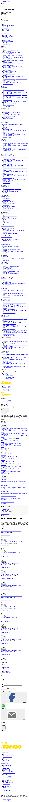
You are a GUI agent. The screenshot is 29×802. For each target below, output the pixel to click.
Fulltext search (4, 425)
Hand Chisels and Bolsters (9, 773)
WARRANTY (9, 378)
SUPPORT (5, 374)
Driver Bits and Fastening (9, 755)
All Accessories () (5, 448)
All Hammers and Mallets (6, 244)
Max (3, 686)
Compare (4, 539)
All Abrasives (4, 288)
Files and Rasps (6, 770)
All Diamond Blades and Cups (7, 278)
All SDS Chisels (4, 140)
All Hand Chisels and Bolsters (7, 226)
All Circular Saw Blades (6, 300)
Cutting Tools (6, 768)
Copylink (3, 722)
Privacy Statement (7, 799)
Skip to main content (5, 1)
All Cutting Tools (4, 256)
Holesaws (5, 758)
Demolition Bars (7, 769)
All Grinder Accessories (6, 110)
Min (3, 684)
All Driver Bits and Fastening (7, 155)
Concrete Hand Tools (8, 766)
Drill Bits (5, 754)
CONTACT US (9, 375)
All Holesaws (4, 87)
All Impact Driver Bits (5, 352)
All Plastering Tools (5, 196)
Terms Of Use (6, 800)
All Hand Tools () (5, 473)
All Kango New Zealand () (7, 502)
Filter (2, 528)
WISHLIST (6, 373)
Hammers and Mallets (8, 771)
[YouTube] (4, 750)
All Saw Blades (4, 122)
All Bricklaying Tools (5, 186)
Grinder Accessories (7, 757)
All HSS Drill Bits (5, 263)
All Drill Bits (3, 47)
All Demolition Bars (5, 213)
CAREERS (6, 781)
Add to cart (3, 540)
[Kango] (6, 384)
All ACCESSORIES (5, 22)
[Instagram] (3, 750)
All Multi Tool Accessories (6, 339)
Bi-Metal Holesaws (5, 532)
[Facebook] (1, 750)
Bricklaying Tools (7, 765)
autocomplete (4, 412)
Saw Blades (6, 759)
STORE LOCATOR (10, 377)
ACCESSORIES (7, 386)
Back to (5, 514)
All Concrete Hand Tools (6, 237)
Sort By (2, 688)
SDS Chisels (6, 760)
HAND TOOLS (7, 387)
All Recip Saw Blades (5, 316)
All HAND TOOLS (5, 33)
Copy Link (3, 730)
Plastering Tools (6, 774)
